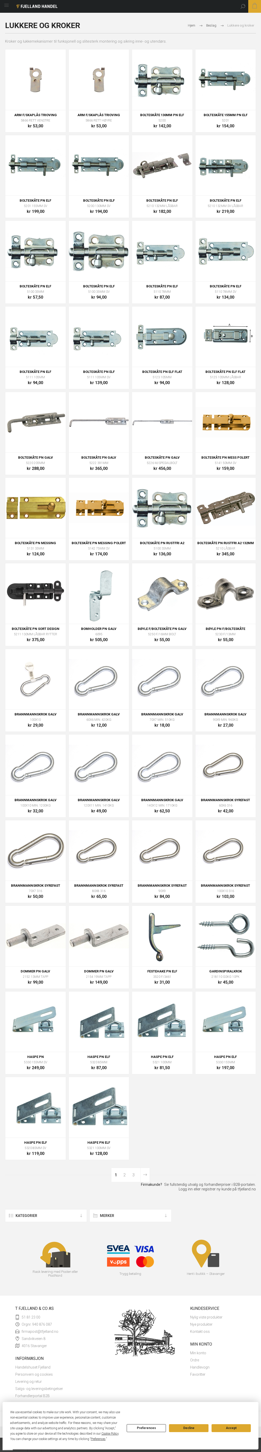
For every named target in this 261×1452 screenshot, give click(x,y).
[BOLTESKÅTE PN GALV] (35, 422)
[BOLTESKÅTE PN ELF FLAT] (162, 337)
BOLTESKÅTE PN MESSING (35, 543)
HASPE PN (35, 1057)
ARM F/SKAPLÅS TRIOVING (35, 115)
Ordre (194, 1360)
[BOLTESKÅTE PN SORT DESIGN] (35, 593)
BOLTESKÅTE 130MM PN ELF (162, 115)
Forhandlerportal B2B (32, 1396)
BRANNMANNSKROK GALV (36, 714)
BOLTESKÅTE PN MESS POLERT (225, 457)
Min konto (198, 1353)
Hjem (191, 25)
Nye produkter (201, 1324)
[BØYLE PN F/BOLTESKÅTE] (225, 593)
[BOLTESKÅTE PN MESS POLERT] (225, 422)
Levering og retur (28, 1382)
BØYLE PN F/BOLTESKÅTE (225, 629)
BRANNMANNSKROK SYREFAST (225, 800)
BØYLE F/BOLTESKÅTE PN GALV (162, 629)
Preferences (146, 1428)
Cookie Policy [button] (110, 1433)
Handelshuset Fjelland (32, 1367)
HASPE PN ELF (98, 1057)
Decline (188, 1428)
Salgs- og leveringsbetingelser (39, 1389)
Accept (231, 1428)
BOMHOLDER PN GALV (98, 629)
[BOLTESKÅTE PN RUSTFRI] (162, 508)
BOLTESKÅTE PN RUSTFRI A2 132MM (225, 543)
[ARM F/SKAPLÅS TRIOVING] (35, 80)
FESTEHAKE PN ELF (162, 971)
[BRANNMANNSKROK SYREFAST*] (162, 850)
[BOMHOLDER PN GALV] (99, 593)
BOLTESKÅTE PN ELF (35, 200)
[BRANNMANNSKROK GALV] (35, 679)
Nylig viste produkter (206, 1317)
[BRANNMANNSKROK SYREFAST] (225, 765)
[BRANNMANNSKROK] (99, 679)
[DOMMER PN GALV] (35, 936)
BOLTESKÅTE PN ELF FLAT (162, 372)
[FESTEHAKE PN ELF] (162, 936)
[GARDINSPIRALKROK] (225, 936)
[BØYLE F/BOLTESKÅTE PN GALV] (162, 593)
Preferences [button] (98, 1439)
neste (145, 1175)
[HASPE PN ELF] (35, 1022)
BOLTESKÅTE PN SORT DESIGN (35, 629)
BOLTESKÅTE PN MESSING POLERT (99, 543)
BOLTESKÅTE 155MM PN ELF (225, 115)
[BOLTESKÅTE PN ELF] (162, 80)
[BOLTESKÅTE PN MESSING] (35, 508)
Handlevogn (200, 1367)
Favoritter (197, 1374)
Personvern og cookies (34, 1374)
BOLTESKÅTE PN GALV (35, 457)
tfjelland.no (247, 1189)
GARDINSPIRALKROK (225, 971)
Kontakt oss (200, 1331)
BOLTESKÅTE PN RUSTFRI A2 (162, 543)
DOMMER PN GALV (35, 971)
